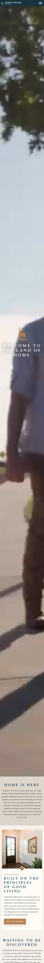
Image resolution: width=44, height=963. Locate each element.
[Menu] (40, 3)
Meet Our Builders (14, 921)
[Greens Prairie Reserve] (11, 3)
